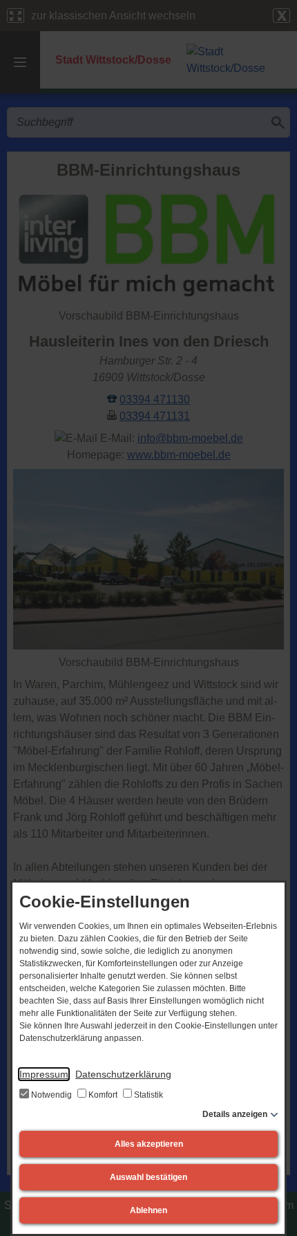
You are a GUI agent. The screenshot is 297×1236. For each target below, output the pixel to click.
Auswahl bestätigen (148, 1177)
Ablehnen (148, 1210)
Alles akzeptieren (149, 1144)
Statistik (147, 1095)
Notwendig (51, 1095)
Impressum (43, 1074)
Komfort (102, 1095)
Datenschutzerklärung (123, 1074)
